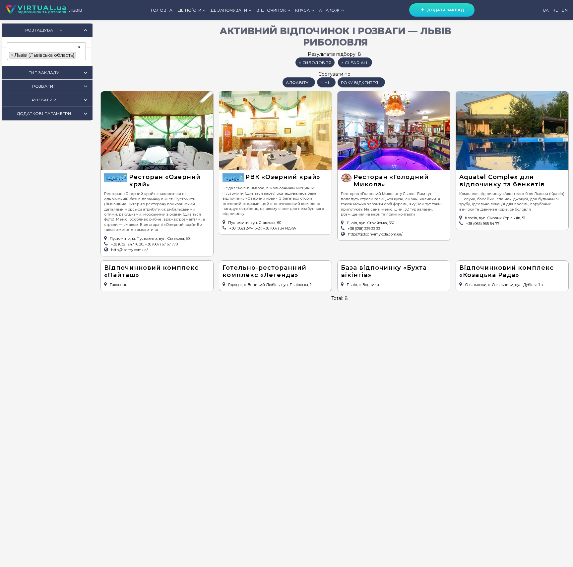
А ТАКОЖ (329, 10)
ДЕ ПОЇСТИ (190, 10)
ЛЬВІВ (76, 10)
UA (546, 10)
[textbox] (80, 54)
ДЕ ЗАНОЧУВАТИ (229, 10)
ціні (324, 82)
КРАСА (302, 10)
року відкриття (359, 82)
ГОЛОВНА (162, 10)
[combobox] (46, 51)
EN (565, 10)
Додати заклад (444, 10)
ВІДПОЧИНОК (271, 10)
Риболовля (315, 62)
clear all (354, 62)
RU (555, 10)
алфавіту (297, 82)
